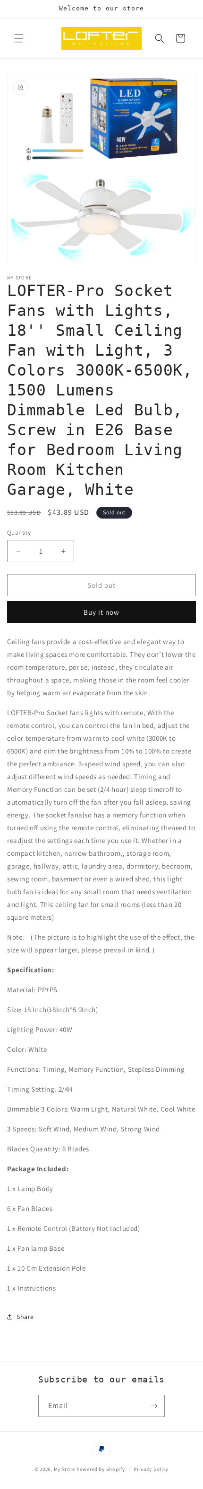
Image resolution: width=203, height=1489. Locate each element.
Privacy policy (151, 1469)
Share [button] (25, 1316)
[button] (18, 38)
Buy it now (101, 612)
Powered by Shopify (100, 1468)
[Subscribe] (154, 1406)
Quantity (19, 533)
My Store (65, 1468)
